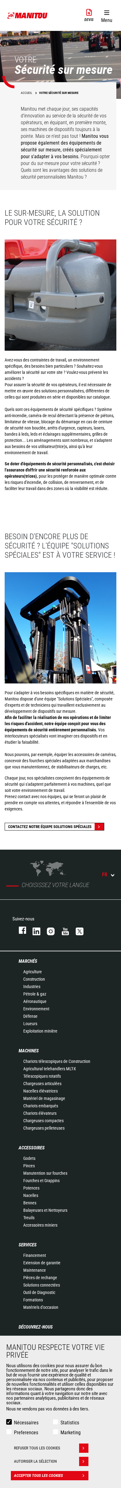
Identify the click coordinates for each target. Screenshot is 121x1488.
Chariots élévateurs (39, 1113)
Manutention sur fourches (45, 1173)
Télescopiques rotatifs (42, 1076)
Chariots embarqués (40, 1105)
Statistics (69, 1423)
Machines (29, 1051)
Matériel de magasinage (44, 1098)
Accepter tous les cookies (38, 1475)
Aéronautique (35, 1001)
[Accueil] (27, 15)
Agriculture (32, 971)
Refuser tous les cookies (37, 1448)
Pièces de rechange (40, 1277)
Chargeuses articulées (42, 1083)
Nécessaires (26, 1423)
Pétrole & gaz (34, 993)
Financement (34, 1255)
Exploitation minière (40, 1031)
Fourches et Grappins (41, 1180)
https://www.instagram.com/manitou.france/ (48, 930)
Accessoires (32, 1148)
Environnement (36, 1008)
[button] (107, 15)
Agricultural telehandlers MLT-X (49, 1068)
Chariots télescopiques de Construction (56, 1061)
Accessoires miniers (40, 1225)
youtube (62, 930)
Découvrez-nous (36, 1327)
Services (28, 1245)
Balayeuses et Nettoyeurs (45, 1210)
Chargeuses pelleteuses (44, 1128)
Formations (33, 1299)
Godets (29, 1158)
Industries (31, 986)
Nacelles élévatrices (40, 1091)
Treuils (28, 1217)
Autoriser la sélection (35, 1461)
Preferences (26, 1432)
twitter (76, 930)
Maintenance (34, 1270)
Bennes (29, 1202)
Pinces (29, 1165)
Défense (30, 1016)
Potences (31, 1188)
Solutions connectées (41, 1285)
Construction (34, 979)
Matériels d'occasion (40, 1307)
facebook (19, 930)
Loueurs (30, 1023)
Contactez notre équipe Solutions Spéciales (50, 826)
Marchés (28, 961)
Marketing (70, 1432)
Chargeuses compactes (43, 1120)
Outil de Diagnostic (39, 1292)
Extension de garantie (41, 1262)
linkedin (33, 930)
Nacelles (30, 1195)
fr (104, 874)
